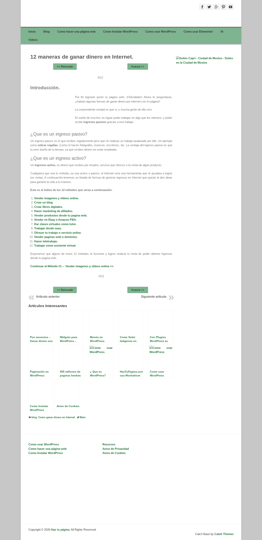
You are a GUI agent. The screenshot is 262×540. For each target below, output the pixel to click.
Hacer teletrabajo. (46, 241)
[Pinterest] (223, 7)
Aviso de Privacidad (115, 448)
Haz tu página (60, 529)
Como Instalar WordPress (120, 31)
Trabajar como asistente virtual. (55, 245)
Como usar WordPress (160, 31)
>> (111, 266)
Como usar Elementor (198, 31)
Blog (46, 31)
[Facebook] (202, 7)
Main (83, 417)
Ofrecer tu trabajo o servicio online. (58, 232)
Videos (33, 39)
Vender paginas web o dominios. (56, 236)
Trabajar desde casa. (48, 228)
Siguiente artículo (153, 296)
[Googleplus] (216, 7)
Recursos (108, 444)
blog (34, 417)
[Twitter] (209, 7)
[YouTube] (230, 7)
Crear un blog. (43, 202)
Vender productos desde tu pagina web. (60, 215)
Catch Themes (224, 534)
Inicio (32, 31)
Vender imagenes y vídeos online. (56, 198)
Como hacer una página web (76, 31)
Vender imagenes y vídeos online (87, 266)
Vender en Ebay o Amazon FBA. (55, 219)
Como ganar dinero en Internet (56, 417)
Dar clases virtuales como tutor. (55, 224)
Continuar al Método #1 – (47, 266)
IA (222, 31)
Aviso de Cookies (114, 453)
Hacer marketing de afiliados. (53, 211)
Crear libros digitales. (48, 206)
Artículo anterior (48, 296)
